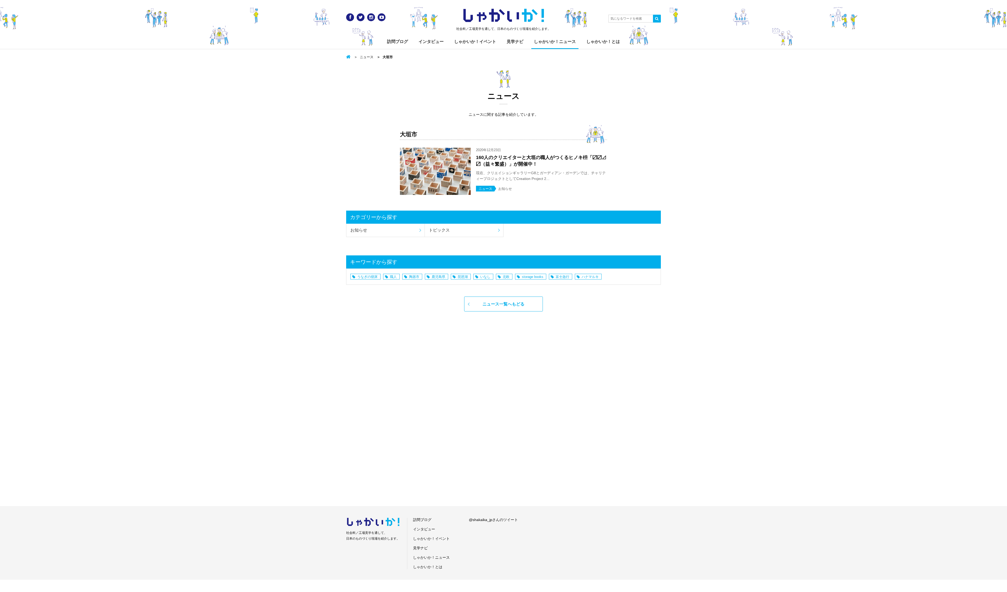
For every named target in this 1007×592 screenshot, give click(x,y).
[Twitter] (361, 17)
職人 (393, 277)
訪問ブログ (397, 41)
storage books (532, 277)
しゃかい (504, 16)
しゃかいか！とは (603, 41)
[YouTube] (381, 17)
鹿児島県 (438, 277)
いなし (485, 277)
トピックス (439, 230)
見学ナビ (515, 41)
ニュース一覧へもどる (503, 304)
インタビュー (431, 41)
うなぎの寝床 (367, 277)
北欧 (506, 277)
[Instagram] (371, 17)
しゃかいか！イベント (475, 41)
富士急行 (562, 277)
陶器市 (414, 277)
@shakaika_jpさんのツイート (493, 520)
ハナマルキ (590, 277)
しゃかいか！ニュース (555, 41)
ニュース (366, 57)
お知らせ (358, 230)
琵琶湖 (463, 277)
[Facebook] (350, 17)
